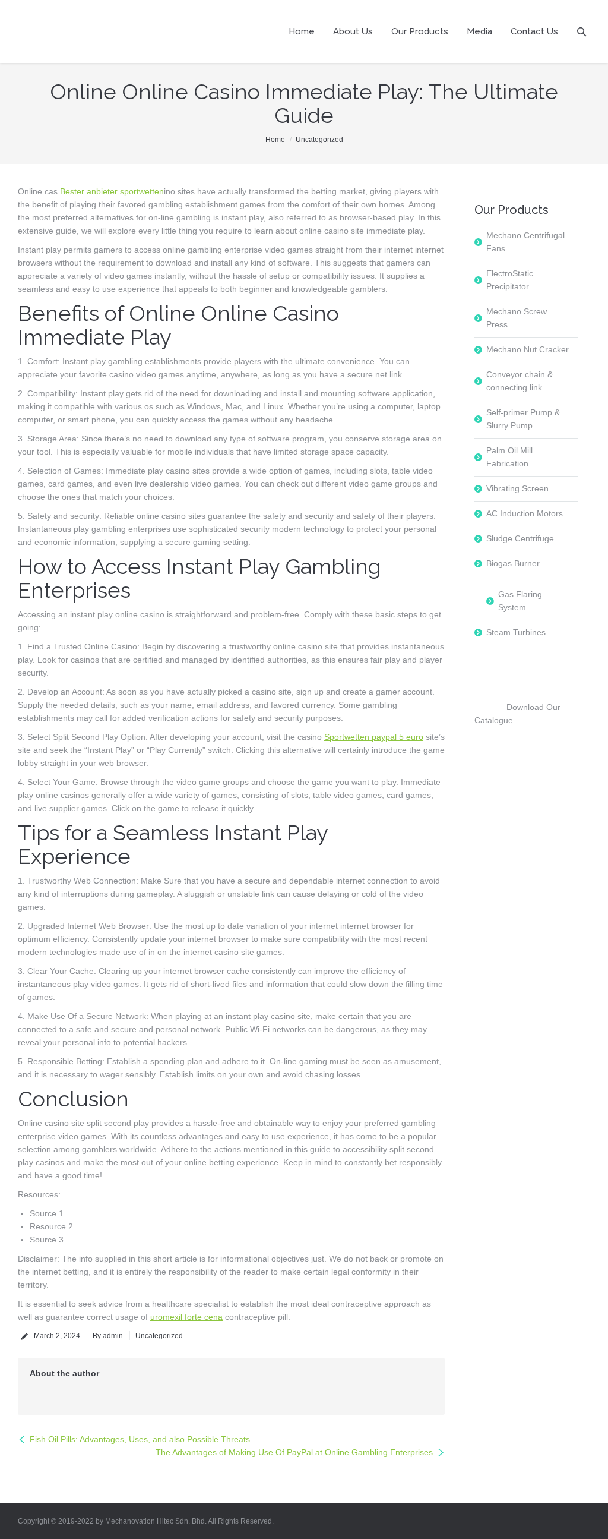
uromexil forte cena (186, 1317)
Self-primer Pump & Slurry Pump (523, 419)
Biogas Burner (513, 563)
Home (275, 139)
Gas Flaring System (520, 600)
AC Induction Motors (524, 513)
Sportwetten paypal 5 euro (373, 737)
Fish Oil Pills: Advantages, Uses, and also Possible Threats (140, 1439)
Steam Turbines (516, 632)
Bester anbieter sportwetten (112, 191)
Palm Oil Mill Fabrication (509, 457)
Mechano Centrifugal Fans (525, 242)
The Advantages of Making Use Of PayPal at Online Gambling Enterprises (294, 1452)
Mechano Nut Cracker (527, 349)
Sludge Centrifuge (520, 538)
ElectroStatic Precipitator (509, 280)
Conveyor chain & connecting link (519, 381)
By (108, 1336)
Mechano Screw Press (516, 318)
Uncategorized (319, 139)
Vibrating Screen (517, 488)
